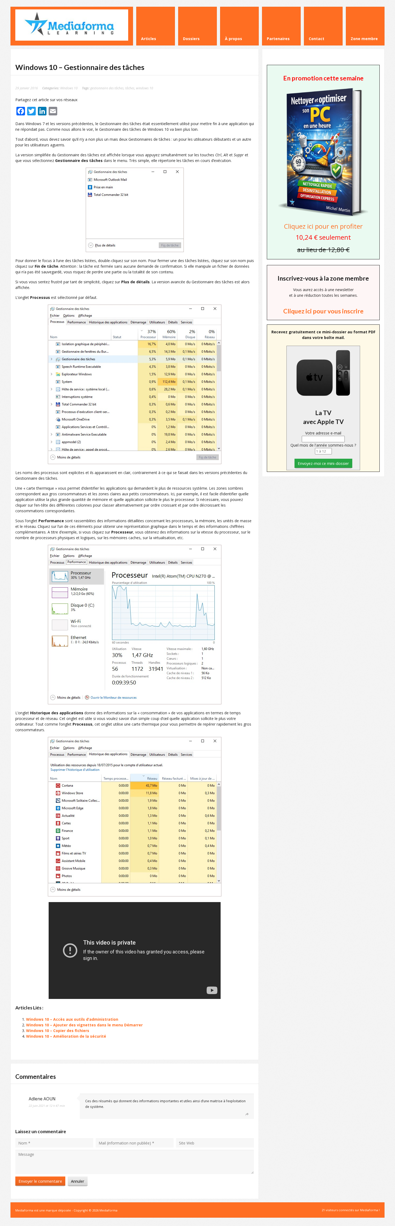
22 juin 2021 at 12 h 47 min (47, 1106)
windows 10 (144, 88)
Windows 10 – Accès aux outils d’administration (72, 1019)
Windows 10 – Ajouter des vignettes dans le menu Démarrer (84, 1024)
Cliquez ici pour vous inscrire (323, 311)
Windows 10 (69, 88)
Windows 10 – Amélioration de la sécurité (66, 1036)
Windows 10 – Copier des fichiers (57, 1030)
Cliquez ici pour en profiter (323, 226)
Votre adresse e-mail (323, 433)
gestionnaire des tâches (107, 88)
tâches (129, 88)
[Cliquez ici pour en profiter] (323, 216)
